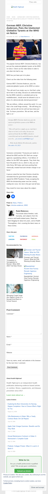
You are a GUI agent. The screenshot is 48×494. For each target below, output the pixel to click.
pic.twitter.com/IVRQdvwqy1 (24, 139)
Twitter (11, 236)
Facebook (23, 236)
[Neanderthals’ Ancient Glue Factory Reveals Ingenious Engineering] (32, 270)
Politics (20, 203)
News (13, 17)
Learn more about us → (16, 395)
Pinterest (23, 239)
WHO (26, 205)
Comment (10, 314)
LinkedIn (11, 239)
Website (9, 352)
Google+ (35, 236)
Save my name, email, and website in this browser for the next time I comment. (24, 362)
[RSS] (40, 12)
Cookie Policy (7, 483)
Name (9, 337)
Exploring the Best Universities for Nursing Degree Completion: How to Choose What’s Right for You (24, 406)
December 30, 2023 (14, 145)
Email (34, 239)
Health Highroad (20, 491)
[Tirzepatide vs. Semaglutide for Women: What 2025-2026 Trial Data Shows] (15, 254)
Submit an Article (24, 471)
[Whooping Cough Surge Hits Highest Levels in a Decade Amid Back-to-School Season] (15, 289)
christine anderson (17, 205)
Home (8, 17)
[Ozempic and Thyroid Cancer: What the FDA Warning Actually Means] (32, 253)
